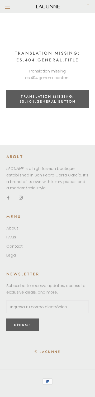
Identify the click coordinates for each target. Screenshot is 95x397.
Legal (11, 255)
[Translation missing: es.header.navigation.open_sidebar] (7, 6)
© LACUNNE (47, 351)
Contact (14, 246)
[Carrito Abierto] (88, 6)
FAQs (11, 237)
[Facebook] (8, 197)
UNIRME (22, 324)
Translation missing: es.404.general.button (48, 99)
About (12, 228)
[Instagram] (21, 197)
